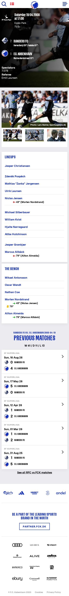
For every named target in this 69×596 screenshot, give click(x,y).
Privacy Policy (54, 592)
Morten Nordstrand (21, 58)
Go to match (34, 351)
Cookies (39, 592)
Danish (12, 4)
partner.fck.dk (34, 526)
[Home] (34, 5)
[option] (34, 109)
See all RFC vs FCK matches (34, 472)
